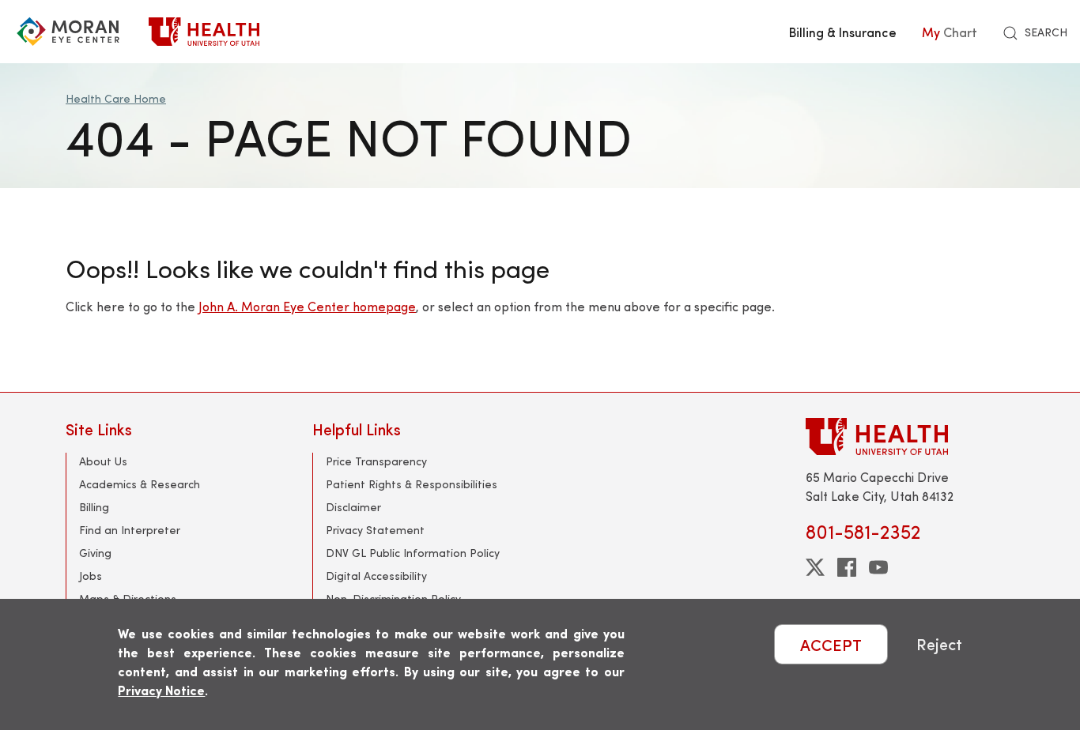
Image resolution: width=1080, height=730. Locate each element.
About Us (103, 460)
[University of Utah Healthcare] (910, 436)
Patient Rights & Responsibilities (411, 483)
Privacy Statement (375, 529)
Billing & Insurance (843, 31)
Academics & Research (139, 483)
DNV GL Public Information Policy (413, 552)
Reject (939, 644)
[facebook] (846, 567)
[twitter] (815, 567)
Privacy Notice (161, 690)
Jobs (90, 575)
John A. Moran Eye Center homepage (307, 306)
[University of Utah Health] (204, 31)
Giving (95, 552)
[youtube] (878, 567)
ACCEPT (831, 644)
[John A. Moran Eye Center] (68, 31)
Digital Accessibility (376, 575)
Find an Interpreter (129, 529)
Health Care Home (116, 98)
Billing (94, 506)
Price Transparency (376, 460)
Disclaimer (353, 506)
